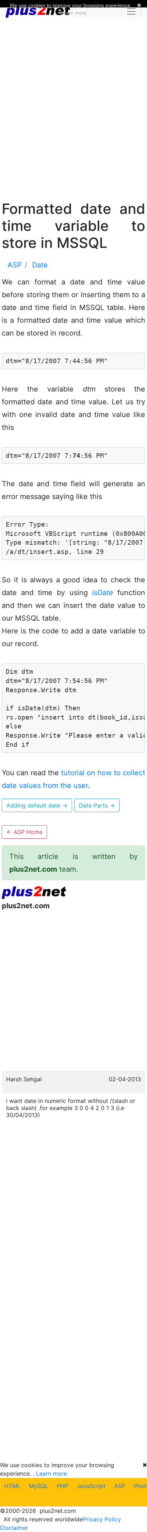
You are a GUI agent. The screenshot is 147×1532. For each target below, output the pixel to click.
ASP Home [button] (24, 832)
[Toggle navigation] (131, 11)
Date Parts (97, 805)
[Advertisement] (73, 108)
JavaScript (91, 1485)
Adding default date (36, 805)
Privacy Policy (102, 1519)
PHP (62, 1485)
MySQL (38, 1485)
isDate (102, 592)
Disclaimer (14, 1527)
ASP (119, 1485)
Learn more (51, 1473)
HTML (12, 1485)
